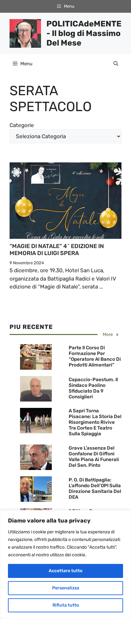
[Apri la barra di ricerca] (116, 63)
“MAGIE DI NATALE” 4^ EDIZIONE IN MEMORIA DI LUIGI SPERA (57, 250)
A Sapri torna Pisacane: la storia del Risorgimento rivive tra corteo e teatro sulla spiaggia (95, 422)
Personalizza (65, 588)
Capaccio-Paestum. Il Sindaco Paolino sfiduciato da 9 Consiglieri (93, 388)
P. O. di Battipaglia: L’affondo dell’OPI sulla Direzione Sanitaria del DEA (95, 488)
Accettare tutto (65, 570)
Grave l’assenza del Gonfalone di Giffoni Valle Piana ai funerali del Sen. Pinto (94, 456)
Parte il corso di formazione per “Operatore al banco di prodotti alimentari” (95, 356)
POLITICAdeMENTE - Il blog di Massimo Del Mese (83, 33)
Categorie (22, 125)
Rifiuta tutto (65, 605)
